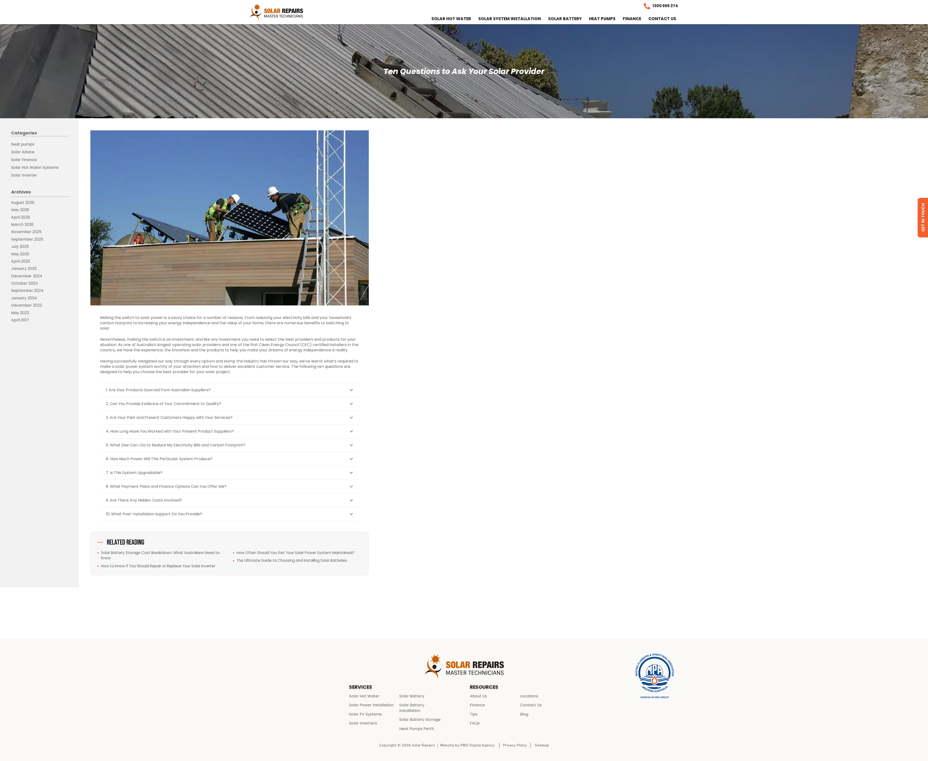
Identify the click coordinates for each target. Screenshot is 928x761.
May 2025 (20, 254)
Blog (524, 714)
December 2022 (26, 305)
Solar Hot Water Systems (35, 167)
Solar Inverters (363, 723)
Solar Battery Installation (411, 707)
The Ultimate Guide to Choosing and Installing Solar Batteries (292, 560)
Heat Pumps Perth (416, 728)
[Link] (277, 12)
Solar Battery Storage (420, 719)
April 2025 (20, 261)
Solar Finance (24, 160)
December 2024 (26, 276)
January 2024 (24, 298)
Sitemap (542, 745)
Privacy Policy (515, 745)
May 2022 (20, 313)
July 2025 (20, 246)
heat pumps (22, 144)
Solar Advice (23, 152)
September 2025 (27, 239)
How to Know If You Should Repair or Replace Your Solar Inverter (158, 566)
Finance (477, 705)
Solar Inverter (24, 175)
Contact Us (531, 705)
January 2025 (24, 268)
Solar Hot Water (364, 696)
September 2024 (27, 290)
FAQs (475, 723)
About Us (478, 696)
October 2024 (24, 283)
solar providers (206, 344)
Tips (474, 714)
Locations (529, 696)
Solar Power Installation (371, 705)
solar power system (134, 366)
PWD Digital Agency (477, 746)
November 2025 (26, 232)
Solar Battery (411, 696)
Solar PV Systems (365, 714)
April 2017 (20, 320)
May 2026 (20, 210)
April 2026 (20, 217)
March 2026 (22, 224)
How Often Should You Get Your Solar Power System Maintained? (295, 552)
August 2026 (22, 202)
